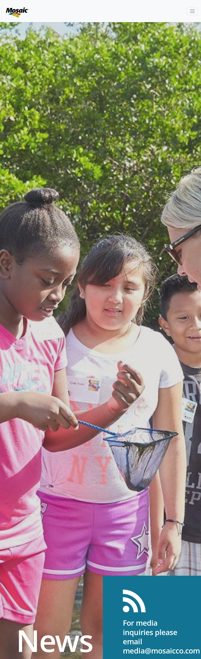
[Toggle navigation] (192, 11)
